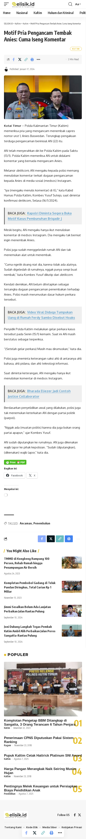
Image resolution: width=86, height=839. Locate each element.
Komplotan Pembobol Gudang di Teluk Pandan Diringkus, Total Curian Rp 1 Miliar (29, 587)
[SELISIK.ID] (23, 4)
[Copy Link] (26, 59)
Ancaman (26, 523)
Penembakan (41, 523)
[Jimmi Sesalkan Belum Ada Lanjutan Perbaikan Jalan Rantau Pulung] (72, 611)
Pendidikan (9, 793)
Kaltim (7, 758)
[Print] (32, 59)
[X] (79, 815)
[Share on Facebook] (13, 59)
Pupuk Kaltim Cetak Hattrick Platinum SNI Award (43, 755)
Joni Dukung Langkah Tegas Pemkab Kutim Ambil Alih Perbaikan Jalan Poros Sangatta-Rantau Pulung (29, 631)
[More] (38, 59)
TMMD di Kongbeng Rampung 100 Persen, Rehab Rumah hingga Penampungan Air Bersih (26, 563)
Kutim (76, 49)
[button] (7, 4)
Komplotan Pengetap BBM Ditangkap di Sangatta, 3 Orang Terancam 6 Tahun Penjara (39, 722)
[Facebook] (75, 815)
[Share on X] (20, 59)
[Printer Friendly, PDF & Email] (15, 462)
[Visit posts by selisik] (6, 69)
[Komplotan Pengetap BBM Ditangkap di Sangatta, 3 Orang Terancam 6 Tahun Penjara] (43, 689)
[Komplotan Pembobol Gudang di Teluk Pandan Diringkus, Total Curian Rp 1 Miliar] (72, 587)
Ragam (7, 745)
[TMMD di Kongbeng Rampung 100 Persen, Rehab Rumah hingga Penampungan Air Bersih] (72, 563)
